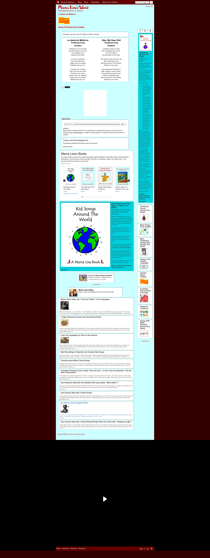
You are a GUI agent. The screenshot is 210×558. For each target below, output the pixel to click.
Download (65, 128)
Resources (81, 548)
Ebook (65, 191)
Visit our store (65, 163)
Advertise (74, 548)
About (58, 548)
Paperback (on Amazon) (70, 193)
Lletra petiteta (78, 132)
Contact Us (65, 548)
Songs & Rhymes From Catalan (71, 27)
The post (61, 418)
